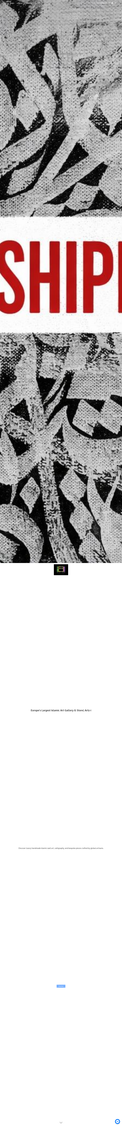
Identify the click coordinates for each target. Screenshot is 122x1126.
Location (19, 3)
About (12, 3)
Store (5, 3)
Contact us (28, 3)
